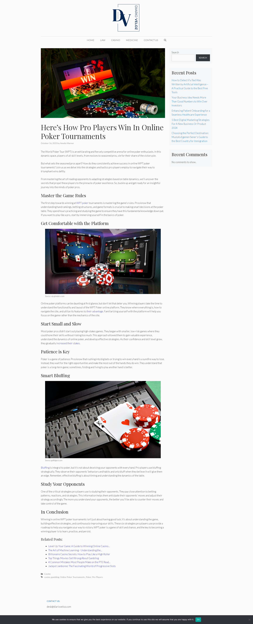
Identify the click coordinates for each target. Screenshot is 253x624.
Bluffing (45, 467)
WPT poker (82, 202)
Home (90, 40)
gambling (55, 577)
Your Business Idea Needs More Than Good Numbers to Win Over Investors (189, 101)
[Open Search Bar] (165, 40)
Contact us (151, 40)
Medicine (132, 40)
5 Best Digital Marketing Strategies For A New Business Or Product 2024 (191, 123)
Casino (115, 40)
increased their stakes (68, 343)
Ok (198, 619)
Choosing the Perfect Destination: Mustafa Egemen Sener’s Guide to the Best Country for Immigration (190, 137)
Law (102, 40)
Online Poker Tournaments (72, 577)
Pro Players (97, 577)
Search (175, 52)
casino (47, 577)
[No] (249, 619)
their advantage (95, 311)
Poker (88, 577)
